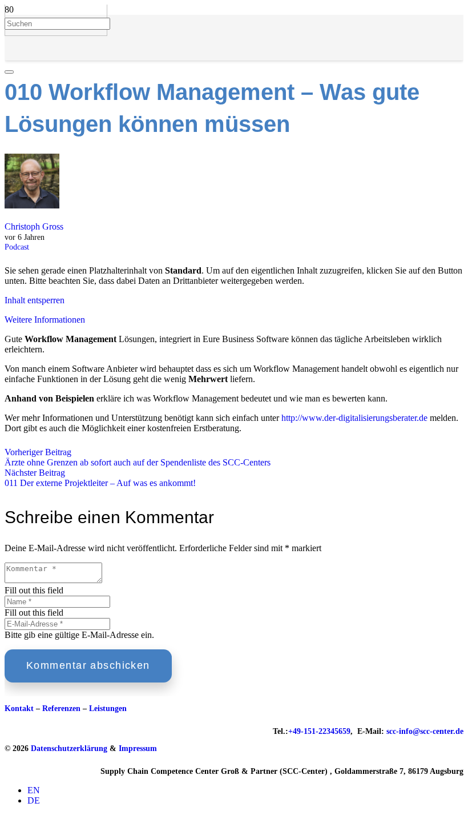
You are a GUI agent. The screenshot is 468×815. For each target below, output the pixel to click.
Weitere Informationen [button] (45, 319)
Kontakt (19, 708)
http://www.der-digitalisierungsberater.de (354, 418)
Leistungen (108, 708)
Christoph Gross (34, 226)
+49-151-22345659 (319, 731)
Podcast (17, 246)
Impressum (138, 748)
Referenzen (61, 708)
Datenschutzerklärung (69, 748)
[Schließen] (9, 72)
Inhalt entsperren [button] (34, 300)
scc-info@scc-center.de (424, 731)
